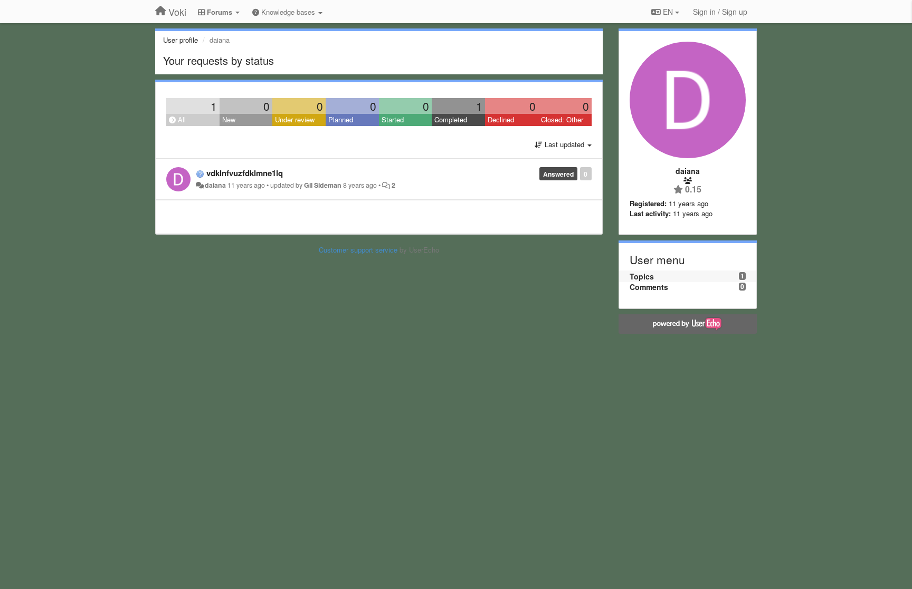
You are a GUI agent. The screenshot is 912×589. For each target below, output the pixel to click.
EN (668, 11)
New (228, 119)
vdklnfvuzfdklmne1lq (244, 173)
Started (393, 119)
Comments (649, 287)
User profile (180, 40)
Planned (340, 119)
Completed (450, 119)
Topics (642, 276)
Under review (295, 119)
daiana (215, 185)
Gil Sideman (322, 185)
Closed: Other (562, 119)
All (181, 119)
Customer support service (358, 250)
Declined (501, 119)
